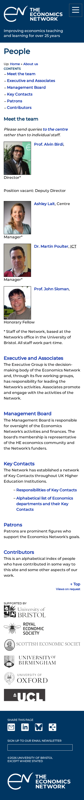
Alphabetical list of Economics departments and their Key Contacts (44, 504)
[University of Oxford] (26, 678)
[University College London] (24, 695)
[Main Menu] (75, 10)
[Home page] (33, 22)
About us (30, 64)
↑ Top (75, 584)
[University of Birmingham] (30, 661)
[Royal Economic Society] (24, 628)
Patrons (14, 101)
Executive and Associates (31, 80)
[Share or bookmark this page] (55, 730)
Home (15, 64)
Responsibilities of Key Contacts (46, 490)
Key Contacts (19, 94)
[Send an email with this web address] (14, 730)
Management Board (26, 87)
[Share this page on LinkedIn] (27, 730)
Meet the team (21, 74)
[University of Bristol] (25, 611)
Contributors (19, 107)
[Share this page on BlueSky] (41, 730)
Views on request (68, 589)
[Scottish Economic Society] (42, 645)
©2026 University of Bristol (30, 758)
